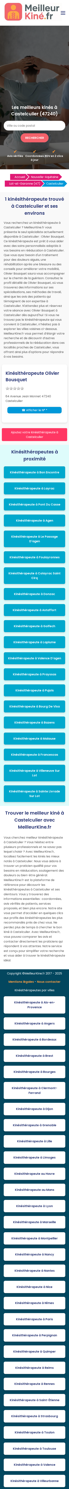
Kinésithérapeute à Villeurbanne (34, 1481)
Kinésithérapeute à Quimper (34, 1351)
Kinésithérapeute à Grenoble (34, 1125)
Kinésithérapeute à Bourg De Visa (34, 706)
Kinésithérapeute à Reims (34, 1368)
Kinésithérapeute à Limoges (34, 1157)
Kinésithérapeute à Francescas (34, 755)
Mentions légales (21, 982)
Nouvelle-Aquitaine (44, 177)
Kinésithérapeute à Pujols (34, 690)
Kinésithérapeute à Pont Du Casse (34, 504)
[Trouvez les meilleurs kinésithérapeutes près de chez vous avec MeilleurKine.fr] (34, 20)
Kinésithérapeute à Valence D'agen (34, 658)
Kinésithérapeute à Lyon (34, 1206)
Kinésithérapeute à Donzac (34, 594)
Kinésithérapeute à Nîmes (34, 1303)
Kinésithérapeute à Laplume (34, 642)
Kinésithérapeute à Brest (34, 1056)
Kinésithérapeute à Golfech (34, 626)
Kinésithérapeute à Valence (34, 1465)
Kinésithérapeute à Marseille (34, 1222)
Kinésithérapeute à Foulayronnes (35, 557)
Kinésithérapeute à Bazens (34, 722)
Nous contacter (49, 982)
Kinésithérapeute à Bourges (35, 1072)
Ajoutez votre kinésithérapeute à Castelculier (34, 434)
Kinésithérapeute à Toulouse (34, 1449)
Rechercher (34, 138)
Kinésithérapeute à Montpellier (34, 1238)
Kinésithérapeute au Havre (34, 1174)
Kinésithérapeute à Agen (34, 520)
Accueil (20, 177)
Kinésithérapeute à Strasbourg (34, 1416)
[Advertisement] (34, 67)
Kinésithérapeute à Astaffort (34, 610)
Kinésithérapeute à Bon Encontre (34, 472)
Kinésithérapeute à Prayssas (34, 674)
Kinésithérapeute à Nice (34, 1287)
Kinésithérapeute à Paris (34, 1319)
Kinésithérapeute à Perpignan (34, 1335)
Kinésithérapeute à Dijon (34, 1109)
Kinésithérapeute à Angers (35, 1023)
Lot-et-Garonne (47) (24, 183)
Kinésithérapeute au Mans (34, 1190)
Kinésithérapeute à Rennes (34, 1384)
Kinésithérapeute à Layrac (34, 488)
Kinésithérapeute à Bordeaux (34, 1039)
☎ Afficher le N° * (34, 410)
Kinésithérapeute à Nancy (34, 1254)
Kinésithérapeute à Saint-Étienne (34, 1400)
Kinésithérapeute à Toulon (34, 1432)
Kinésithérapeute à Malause (34, 738)
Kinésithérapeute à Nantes (35, 1271)
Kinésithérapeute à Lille (34, 1141)
